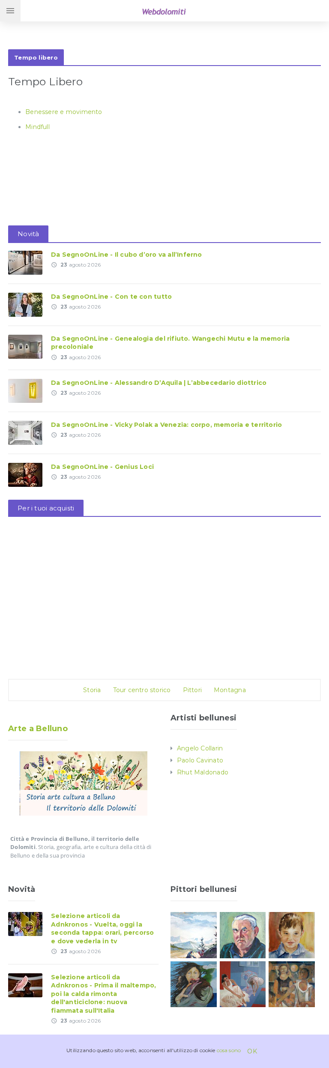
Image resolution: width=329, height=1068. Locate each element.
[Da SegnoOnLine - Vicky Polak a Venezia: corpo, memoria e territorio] (25, 432)
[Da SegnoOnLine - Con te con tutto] (25, 304)
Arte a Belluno (38, 728)
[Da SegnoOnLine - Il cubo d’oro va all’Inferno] (25, 262)
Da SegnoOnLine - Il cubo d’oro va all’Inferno (126, 254)
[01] (243, 983)
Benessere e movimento (63, 112)
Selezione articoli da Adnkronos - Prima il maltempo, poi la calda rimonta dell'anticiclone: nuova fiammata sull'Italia (103, 993)
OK (252, 1051)
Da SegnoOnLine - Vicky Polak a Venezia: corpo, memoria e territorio (166, 425)
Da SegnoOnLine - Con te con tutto (111, 296)
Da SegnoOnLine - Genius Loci (102, 467)
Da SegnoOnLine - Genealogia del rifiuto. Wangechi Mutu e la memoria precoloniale (170, 343)
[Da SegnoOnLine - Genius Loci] (25, 474)
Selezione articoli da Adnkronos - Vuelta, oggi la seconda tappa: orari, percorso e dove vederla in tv (102, 928)
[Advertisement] (164, 33)
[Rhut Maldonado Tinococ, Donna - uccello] (193, 983)
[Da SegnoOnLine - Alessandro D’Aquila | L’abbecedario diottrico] (25, 390)
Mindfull (37, 127)
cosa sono (229, 1050)
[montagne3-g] (193, 935)
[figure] (292, 983)
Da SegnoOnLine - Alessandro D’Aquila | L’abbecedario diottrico (158, 383)
